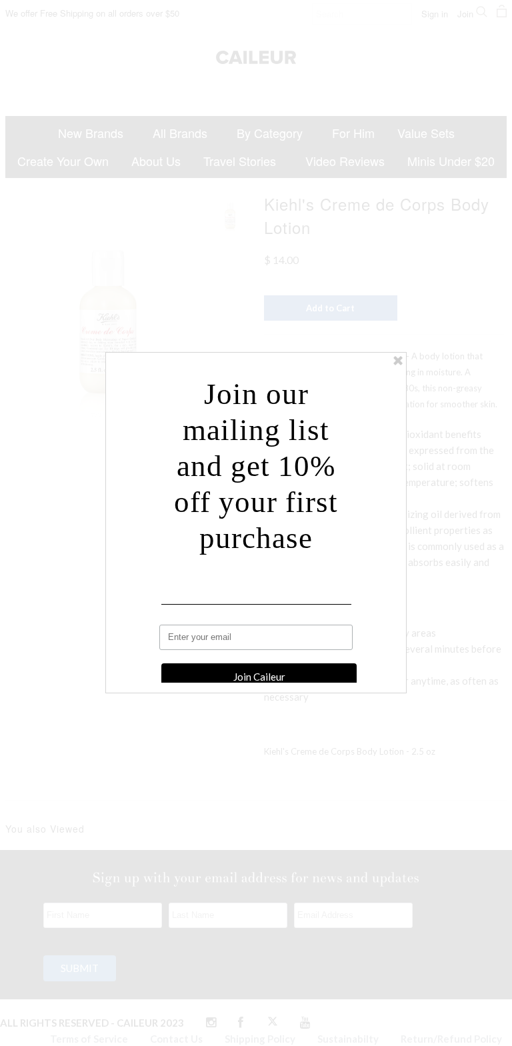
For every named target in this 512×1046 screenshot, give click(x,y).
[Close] (398, 360)
